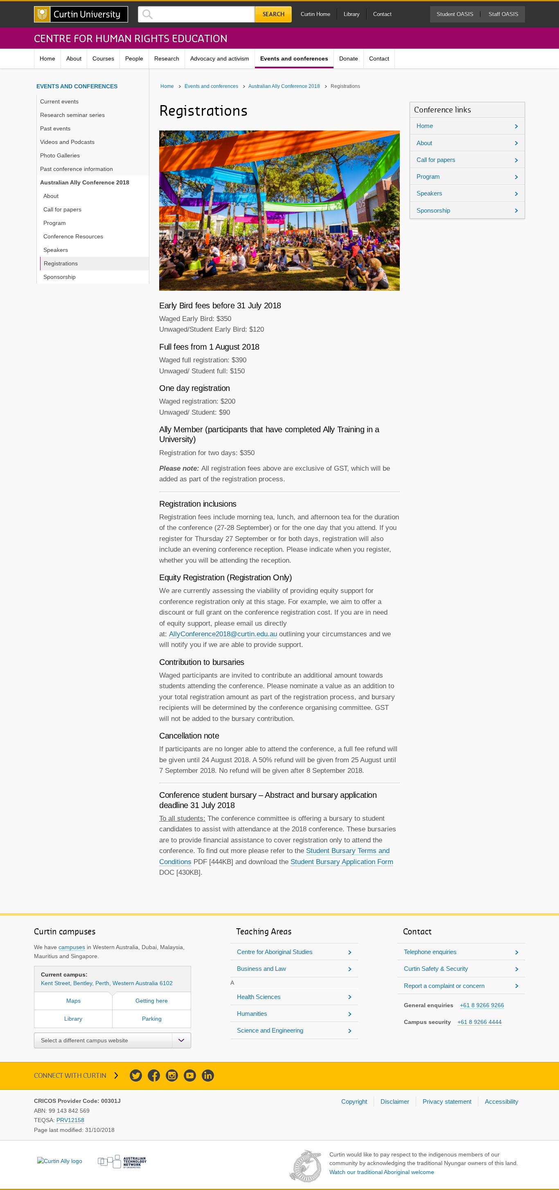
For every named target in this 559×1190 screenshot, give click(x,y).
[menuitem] (47, 59)
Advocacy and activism (219, 58)
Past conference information (76, 169)
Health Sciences (259, 996)
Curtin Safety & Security (436, 968)
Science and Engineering (270, 1030)
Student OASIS (455, 14)
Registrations (61, 263)
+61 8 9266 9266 (482, 1005)
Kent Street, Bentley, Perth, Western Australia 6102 (107, 978)
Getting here (151, 1000)
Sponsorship (59, 277)
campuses (72, 947)
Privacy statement (447, 1101)
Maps (73, 1000)
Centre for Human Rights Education (131, 38)
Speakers (55, 250)
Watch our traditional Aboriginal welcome (381, 1172)
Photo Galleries (60, 155)
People (134, 58)
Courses (103, 58)
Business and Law (261, 968)
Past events (55, 128)
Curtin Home (315, 14)
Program (54, 223)
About (73, 58)
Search (273, 14)
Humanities (252, 1013)
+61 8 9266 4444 (480, 1022)
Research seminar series (72, 115)
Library (352, 14)
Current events (59, 101)
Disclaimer (395, 1101)
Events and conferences (294, 58)
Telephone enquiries (430, 951)
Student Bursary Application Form (342, 862)
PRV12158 (70, 1120)
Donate (348, 58)
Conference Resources (73, 236)
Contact (382, 14)
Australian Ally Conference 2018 (84, 182)
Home (47, 58)
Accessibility (501, 1101)
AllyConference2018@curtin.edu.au (223, 634)
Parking (152, 1018)
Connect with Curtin (70, 1075)
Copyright (354, 1101)
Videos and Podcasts (67, 142)
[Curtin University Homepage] (81, 14)
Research (166, 58)
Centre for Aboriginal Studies (275, 951)
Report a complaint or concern (444, 985)
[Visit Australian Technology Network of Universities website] (122, 1161)
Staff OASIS (503, 14)
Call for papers (62, 209)
